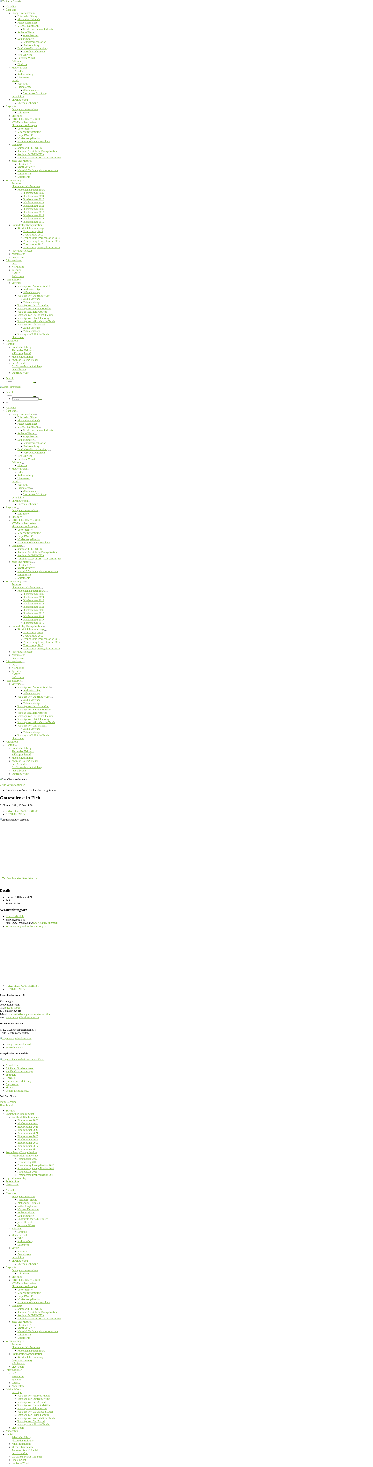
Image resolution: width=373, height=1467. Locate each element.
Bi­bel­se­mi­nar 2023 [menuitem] (27, 1126)
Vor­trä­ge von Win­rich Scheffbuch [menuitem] (36, 1418)
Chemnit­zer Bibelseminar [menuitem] (20, 1113)
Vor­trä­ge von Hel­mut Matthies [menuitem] (34, 1405)
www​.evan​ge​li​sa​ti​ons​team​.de (22, 1017)
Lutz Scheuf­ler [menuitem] (25, 1215)
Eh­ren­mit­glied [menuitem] (20, 1260)
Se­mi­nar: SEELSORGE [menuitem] (29, 1308)
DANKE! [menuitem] (16, 1382)
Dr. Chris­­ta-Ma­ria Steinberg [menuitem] (32, 1219)
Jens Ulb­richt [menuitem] (24, 1222)
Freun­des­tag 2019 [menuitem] (27, 1162)
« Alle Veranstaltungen (12, 784)
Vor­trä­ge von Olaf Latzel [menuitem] (31, 1421)
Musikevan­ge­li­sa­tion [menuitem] (28, 1299)
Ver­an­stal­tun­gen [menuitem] (15, 1341)
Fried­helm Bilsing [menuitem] (27, 1199)
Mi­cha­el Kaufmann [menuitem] (28, 1209)
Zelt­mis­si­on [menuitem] (23, 1273)
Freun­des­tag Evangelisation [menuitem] (21, 1152)
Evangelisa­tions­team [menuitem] (23, 1196)
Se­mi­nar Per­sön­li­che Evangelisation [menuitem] (37, 1312)
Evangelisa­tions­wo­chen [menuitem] (25, 1270)
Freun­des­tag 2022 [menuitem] (27, 1158)
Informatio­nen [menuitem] (14, 1370)
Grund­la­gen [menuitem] (24, 1254)
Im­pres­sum (12, 1084)
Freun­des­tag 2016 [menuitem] (27, 1171)
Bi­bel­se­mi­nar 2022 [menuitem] (27, 1129)
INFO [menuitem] (20, 1238)
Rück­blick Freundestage (19, 1071)
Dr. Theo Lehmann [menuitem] (27, 1264)
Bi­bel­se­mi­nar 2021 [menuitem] (27, 1133)
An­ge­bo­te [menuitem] (11, 1267)
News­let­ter (12, 1065)
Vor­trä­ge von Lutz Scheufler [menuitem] (33, 1402)
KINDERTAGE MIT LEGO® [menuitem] (26, 1280)
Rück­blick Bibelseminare (20, 1068)
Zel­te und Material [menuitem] (22, 1321)
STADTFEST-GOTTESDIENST (22, 810)
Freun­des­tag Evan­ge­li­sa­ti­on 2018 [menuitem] (35, 1165)
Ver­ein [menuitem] (15, 1247)
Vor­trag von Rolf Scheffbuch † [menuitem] (33, 1424)
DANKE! (10, 1078)
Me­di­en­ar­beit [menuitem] (19, 1235)
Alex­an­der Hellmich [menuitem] (28, 1202)
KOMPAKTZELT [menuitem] (26, 1328)
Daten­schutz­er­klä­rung (18, 1081)
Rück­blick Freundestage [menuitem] (25, 1155)
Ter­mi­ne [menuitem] (10, 1110)
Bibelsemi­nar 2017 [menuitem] (27, 1146)
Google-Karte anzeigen (45, 922)
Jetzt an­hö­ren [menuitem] (13, 1389)
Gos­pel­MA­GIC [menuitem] (25, 1296)
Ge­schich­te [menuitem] (18, 1257)
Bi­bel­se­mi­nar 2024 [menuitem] (27, 1123)
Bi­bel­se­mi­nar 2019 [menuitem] (27, 1139)
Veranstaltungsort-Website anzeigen (26, 926)
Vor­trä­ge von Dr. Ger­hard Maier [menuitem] (35, 1411)
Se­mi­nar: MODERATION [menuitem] (30, 1315)
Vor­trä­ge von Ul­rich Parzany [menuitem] (33, 1414)
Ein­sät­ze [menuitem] (22, 1231)
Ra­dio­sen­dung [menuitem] (25, 1241)
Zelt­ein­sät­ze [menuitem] (12, 1181)
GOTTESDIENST (15, 814)
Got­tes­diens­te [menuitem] (25, 1289)
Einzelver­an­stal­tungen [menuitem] (24, 1286)
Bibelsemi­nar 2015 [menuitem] (27, 1149)
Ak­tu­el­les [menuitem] (11, 1190)
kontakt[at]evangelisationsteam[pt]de (29, 1014)
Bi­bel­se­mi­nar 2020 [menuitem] (27, 1136)
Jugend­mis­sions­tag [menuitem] (16, 1178)
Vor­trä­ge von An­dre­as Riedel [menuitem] (33, 1395)
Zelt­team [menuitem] (17, 1228)
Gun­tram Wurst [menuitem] (26, 1225)
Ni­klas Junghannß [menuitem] (27, 1206)
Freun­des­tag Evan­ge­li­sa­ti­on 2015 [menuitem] (35, 1174)
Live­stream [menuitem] (12, 1184)
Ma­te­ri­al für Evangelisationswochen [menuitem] (37, 1331)
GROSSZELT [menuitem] (24, 1325)
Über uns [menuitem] (11, 1193)
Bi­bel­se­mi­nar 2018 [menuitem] (27, 1142)
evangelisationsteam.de (19, 1044)
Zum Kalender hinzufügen (20, 878)
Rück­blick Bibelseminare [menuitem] (25, 1117)
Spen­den (11, 1074)
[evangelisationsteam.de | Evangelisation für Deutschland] (10, 1)
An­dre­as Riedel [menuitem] (26, 1212)
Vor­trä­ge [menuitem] (17, 1392)
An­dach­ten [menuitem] (18, 1386)
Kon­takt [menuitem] (10, 1434)
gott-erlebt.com (14, 1047)
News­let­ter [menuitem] (18, 1376)
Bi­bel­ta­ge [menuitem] (17, 1276)
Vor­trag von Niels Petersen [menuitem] (32, 1408)
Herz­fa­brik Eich (15, 916)
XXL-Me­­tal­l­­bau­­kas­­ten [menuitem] (24, 1283)
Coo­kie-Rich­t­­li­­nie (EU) (18, 1090)
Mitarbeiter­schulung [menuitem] (29, 1292)
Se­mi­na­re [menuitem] (17, 1305)
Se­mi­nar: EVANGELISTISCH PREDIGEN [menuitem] (39, 1318)
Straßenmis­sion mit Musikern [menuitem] (33, 1302)
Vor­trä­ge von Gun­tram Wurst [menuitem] (33, 1398)
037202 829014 (13, 1007)
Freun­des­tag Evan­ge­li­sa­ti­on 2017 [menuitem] (35, 1168)
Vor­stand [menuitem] (22, 1251)
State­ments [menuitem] (23, 1337)
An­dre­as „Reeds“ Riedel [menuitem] (25, 1450)
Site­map (10, 1087)
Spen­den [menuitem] (16, 1379)
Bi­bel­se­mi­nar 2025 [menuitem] (27, 1120)
